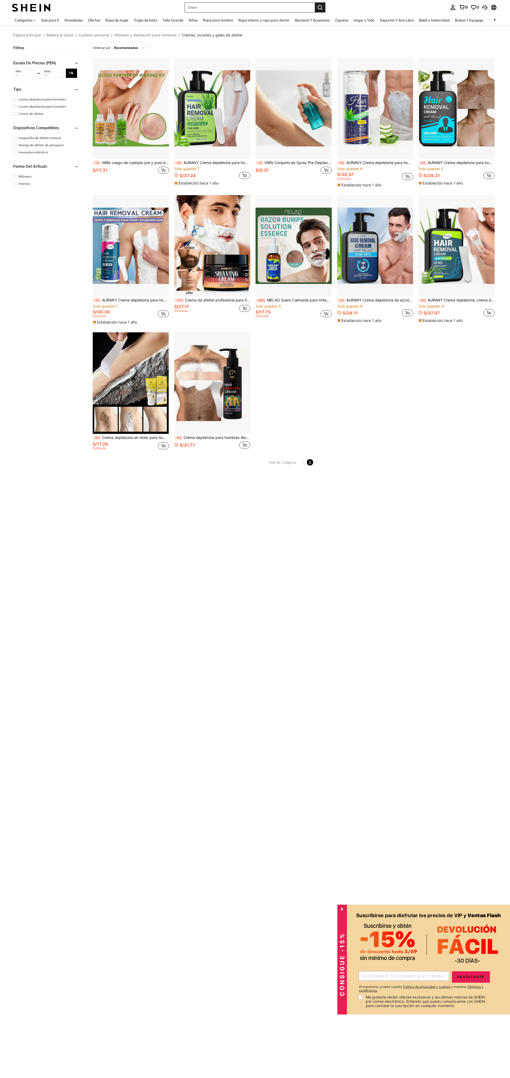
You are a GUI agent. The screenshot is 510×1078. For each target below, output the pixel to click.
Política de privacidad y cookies (426, 987)
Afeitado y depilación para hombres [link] (145, 35)
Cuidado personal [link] (94, 35)
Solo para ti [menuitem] (50, 20)
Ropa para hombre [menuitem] (218, 20)
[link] (463, 7)
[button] (485, 7)
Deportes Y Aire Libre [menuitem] (397, 20)
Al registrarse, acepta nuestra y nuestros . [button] (421, 988)
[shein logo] (31, 7)
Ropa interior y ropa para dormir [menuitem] (264, 20)
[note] (197, 183)
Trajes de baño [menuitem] (145, 20)
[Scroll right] (494, 20)
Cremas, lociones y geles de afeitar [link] (212, 35)
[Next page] (316, 462)
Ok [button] (71, 73)
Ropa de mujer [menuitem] (117, 20)
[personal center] (453, 7)
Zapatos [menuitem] (341, 20)
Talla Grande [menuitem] (173, 20)
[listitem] (131, 123)
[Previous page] (303, 462)
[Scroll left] (488, 20)
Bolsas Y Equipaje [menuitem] (469, 20)
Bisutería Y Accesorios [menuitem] (312, 20)
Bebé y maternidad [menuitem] (434, 20)
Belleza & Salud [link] (59, 35)
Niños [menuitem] (193, 20)
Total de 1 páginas (282, 462)
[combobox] (120, 48)
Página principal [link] (27, 35)
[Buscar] (320, 7)
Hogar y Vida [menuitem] (364, 20)
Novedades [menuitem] (74, 20)
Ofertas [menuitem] (94, 20)
